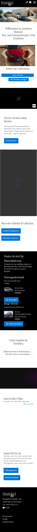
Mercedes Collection (10, 238)
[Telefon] (27, 2)
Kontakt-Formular (11, 477)
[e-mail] (30, 2)
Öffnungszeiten (11, 470)
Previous (3, 13)
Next (33, 16)
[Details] (17, 55)
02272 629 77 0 (12, 505)
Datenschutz (9, 522)
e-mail (7, 508)
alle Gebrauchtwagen (13, 324)
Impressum (8, 516)
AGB (5, 519)
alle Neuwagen (11, 300)
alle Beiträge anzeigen (18, 79)
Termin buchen (11, 141)
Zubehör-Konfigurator (11, 231)
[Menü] (34, 2)
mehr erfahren (17, 75)
